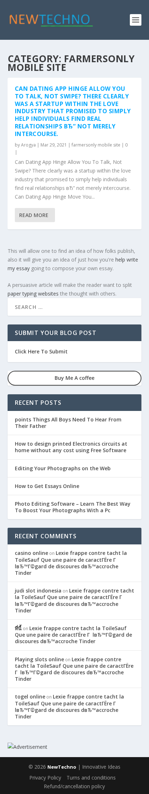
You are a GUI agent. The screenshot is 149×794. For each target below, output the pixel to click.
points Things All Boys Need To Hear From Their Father (68, 422)
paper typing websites (33, 293)
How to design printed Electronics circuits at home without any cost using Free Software (71, 447)
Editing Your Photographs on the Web (63, 468)
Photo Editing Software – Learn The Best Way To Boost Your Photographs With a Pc (73, 507)
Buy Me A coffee (74, 377)
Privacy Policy (45, 777)
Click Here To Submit (41, 351)
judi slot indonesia (38, 590)
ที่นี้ (18, 628)
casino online (31, 552)
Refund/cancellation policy (74, 786)
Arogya (28, 145)
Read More (33, 215)
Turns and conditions (91, 777)
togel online (30, 696)
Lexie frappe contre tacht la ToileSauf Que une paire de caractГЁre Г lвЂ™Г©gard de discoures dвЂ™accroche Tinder (71, 562)
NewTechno (61, 767)
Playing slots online (39, 659)
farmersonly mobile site (96, 145)
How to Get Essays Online (47, 486)
